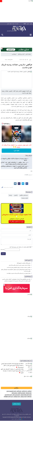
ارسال (3, 254)
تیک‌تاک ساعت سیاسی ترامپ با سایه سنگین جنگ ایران (19, 265)
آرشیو (8, 23)
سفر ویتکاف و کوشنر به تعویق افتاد (23, 263)
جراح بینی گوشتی (21, 393)
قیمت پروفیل (24, 397)
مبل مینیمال (28, 393)
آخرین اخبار (28, 260)
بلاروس (15, 195)
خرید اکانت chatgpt (8, 397)
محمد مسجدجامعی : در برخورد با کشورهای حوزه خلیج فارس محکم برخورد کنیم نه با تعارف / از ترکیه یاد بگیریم (12, 371)
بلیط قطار (29, 397)
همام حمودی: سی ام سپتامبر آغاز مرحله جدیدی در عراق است (18, 273)
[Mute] (6, 141)
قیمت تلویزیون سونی (11, 391)
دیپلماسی (14, 54)
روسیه (10, 195)
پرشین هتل (14, 393)
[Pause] (3, 141)
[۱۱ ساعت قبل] (28, 365)
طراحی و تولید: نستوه (16, 419)
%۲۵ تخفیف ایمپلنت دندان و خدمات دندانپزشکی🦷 (16, 216)
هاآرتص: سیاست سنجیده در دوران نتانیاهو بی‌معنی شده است (18, 267)
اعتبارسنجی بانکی (16, 395)
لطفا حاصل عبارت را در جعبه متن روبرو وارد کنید (21, 247)
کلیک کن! (16, 151)
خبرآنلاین (16, 28)
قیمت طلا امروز (8, 395)
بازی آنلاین (18, 391)
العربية (28, 23)
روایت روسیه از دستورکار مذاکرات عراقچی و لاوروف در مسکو (14, 159)
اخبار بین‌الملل (21, 54)
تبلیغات (11, 23)
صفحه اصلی (28, 54)
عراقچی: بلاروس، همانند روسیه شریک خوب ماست (16, 66)
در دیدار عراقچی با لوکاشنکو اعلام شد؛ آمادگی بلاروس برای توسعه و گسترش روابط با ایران (14, 163)
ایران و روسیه (25, 198)
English (25, 23)
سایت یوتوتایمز (16, 397)
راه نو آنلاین (24, 391)
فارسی (31, 23)
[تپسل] (2, 48)
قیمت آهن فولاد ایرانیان (25, 395)
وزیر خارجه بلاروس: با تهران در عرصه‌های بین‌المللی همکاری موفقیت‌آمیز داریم (14, 167)
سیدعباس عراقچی (24, 195)
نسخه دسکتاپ (16, 404)
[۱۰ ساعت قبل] (28, 371)
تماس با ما (16, 23)
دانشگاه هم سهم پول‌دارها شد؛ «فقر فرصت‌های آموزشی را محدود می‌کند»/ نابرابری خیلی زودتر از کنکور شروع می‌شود (12, 365)
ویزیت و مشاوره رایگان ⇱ (16, 222)
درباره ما (13, 23)
